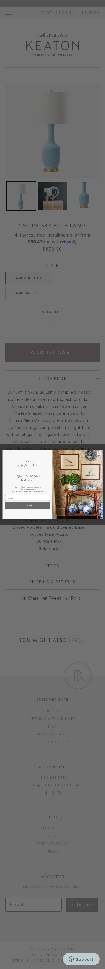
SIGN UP (27, 505)
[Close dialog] (99, 453)
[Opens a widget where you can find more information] (81, 959)
